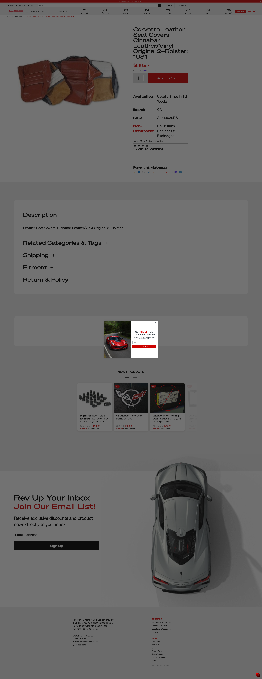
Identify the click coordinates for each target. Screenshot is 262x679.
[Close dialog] (156, 323)
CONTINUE (144, 346)
